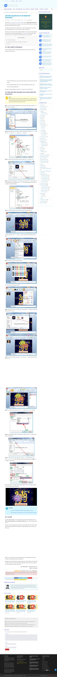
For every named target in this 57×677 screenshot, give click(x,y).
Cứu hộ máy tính (43, 185)
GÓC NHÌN (32, 9)
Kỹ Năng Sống (43, 145)
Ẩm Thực (41, 105)
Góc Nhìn (41, 121)
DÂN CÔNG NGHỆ (19, 9)
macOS (41, 153)
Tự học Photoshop (43, 201)
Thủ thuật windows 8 (44, 190)
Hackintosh (42, 123)
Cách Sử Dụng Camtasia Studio (46, 168)
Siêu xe (42, 127)
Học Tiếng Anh (43, 144)
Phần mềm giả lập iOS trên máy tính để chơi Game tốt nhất (34, 666)
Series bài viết (42, 167)
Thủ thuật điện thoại (44, 176)
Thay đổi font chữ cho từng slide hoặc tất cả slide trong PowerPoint (31, 601)
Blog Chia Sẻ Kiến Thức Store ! (45, 19)
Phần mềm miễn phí (43, 161)
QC (40, 164)
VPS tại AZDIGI (50, 675)
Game (41, 118)
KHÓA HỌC (42, 138)
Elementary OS (43, 151)
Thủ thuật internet (43, 183)
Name (6, 642)
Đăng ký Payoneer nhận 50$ (21, 659)
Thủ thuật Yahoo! (44, 181)
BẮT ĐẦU (27, 9)
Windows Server (42, 202)
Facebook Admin (21, 661)
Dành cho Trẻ (43, 142)
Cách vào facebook (43, 106)
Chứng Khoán (42, 108)
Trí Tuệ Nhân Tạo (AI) (43, 199)
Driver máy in (43, 112)
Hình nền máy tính (43, 124)
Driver (41, 111)
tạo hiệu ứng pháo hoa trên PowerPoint (16, 22)
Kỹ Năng (41, 141)
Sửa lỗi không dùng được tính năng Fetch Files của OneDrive (33, 662)
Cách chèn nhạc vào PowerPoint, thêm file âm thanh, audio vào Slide (23, 512)
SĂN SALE (46, 9)
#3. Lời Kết (8, 43)
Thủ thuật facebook (44, 178)
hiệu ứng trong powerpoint (22, 579)
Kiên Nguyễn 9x (19, 657)
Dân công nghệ (42, 109)
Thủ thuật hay (42, 174)
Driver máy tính (43, 113)
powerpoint (16, 579)
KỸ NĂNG (36, 9)
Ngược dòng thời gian (43, 156)
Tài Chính (41, 172)
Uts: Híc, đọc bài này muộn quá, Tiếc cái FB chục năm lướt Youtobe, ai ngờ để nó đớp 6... (47, 60)
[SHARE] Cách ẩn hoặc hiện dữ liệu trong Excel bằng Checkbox (34, 669)
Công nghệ (43, 126)
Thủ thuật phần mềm (44, 179)
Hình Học (42, 196)
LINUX (41, 150)
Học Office (7, 12)
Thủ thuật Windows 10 (44, 187)
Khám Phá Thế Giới (43, 136)
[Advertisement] (21, 59)
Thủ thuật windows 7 (44, 188)
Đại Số (42, 194)
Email (6, 645)
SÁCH (14, 9)
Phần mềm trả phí (44, 162)
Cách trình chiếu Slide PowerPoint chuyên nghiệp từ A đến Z (22, 510)
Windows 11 (43, 191)
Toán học (41, 193)
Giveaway (41, 120)
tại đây (21, 89)
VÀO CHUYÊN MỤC (8, 9)
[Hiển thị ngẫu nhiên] (52, 9)
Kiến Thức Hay (42, 139)
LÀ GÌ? (24, 9)
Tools (41, 198)
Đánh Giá (41, 115)
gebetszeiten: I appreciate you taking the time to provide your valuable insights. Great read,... (47, 63)
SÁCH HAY (41, 165)
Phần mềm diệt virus (43, 159)
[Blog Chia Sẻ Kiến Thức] (11, 5)
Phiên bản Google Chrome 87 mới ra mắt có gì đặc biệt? (34, 659)
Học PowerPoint (43, 133)
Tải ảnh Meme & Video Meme (44, 171)
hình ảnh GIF (24, 33)
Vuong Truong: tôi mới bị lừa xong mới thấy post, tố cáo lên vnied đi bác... (47, 49)
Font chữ (41, 117)
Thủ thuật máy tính (43, 184)
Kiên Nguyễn (10, 675)
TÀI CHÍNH (41, 9)
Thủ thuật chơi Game (44, 175)
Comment (7, 633)
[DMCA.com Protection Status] (48, 670)
